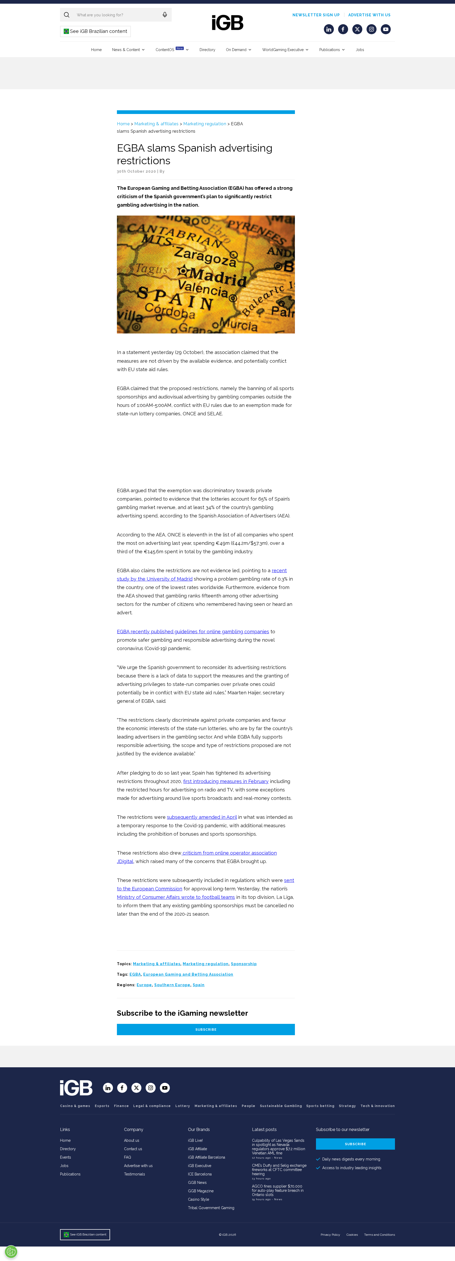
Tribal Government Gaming (211, 1208)
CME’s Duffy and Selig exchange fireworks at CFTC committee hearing (279, 1169)
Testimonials (134, 1174)
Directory (207, 50)
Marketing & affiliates (156, 123)
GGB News (197, 1182)
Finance (121, 1106)
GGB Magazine (201, 1191)
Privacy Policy (330, 1235)
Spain (199, 985)
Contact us (133, 1149)
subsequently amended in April (202, 817)
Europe (144, 985)
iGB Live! (195, 1140)
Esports (102, 1106)
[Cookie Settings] (11, 1251)
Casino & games (75, 1106)
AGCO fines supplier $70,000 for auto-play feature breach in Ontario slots (278, 1190)
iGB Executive (199, 1166)
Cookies (352, 1235)
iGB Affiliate (197, 1149)
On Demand (236, 50)
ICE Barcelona (200, 1174)
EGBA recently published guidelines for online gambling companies (193, 631)
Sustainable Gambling (281, 1106)
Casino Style (198, 1199)
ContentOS (169, 49)
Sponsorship (244, 964)
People (248, 1106)
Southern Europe (172, 985)
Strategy (347, 1106)
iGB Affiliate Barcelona (206, 1157)
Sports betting (320, 1106)
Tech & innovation (377, 1106)
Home (96, 50)
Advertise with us (369, 15)
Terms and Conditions (379, 1235)
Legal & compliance (152, 1106)
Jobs (360, 50)
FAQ (127, 1157)
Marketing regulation (204, 123)
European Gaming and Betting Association (188, 974)
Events (65, 1157)
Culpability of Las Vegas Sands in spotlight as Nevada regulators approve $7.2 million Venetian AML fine (278, 1146)
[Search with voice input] (165, 14)
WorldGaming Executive (283, 50)
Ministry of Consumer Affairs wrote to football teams (176, 897)
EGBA (135, 974)
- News (277, 1157)
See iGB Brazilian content (95, 31)
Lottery (182, 1106)
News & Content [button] (126, 50)
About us (131, 1140)
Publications (329, 50)
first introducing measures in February (226, 781)
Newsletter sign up (316, 15)
